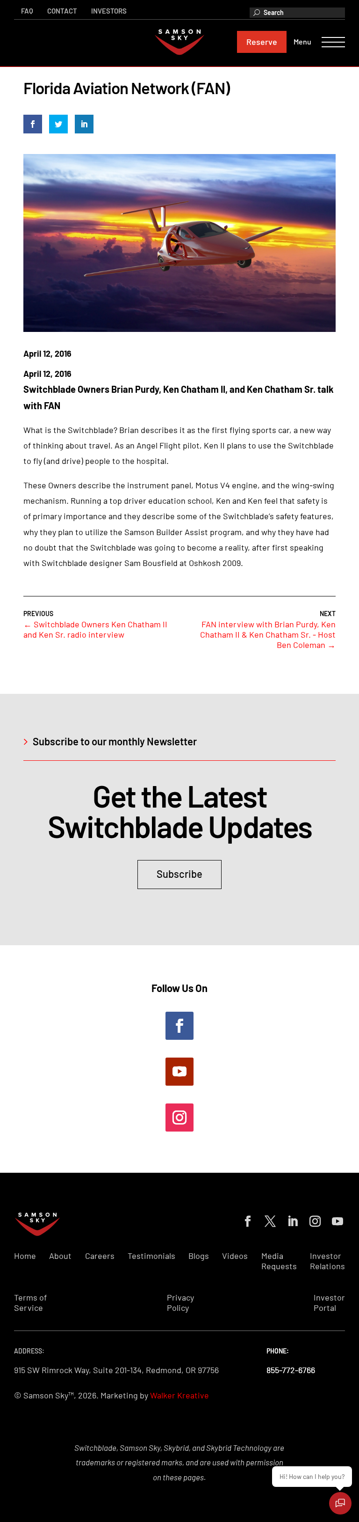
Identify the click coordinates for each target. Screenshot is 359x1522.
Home (25, 1256)
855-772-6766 (290, 1370)
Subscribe (179, 874)
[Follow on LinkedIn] (290, 1219)
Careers (100, 1256)
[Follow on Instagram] (179, 1117)
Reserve (261, 42)
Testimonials (151, 1256)
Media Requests (279, 1261)
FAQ (27, 11)
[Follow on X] (268, 1219)
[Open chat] (340, 1503)
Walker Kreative (179, 1395)
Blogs (198, 1256)
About (60, 1256)
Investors (109, 11)
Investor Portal (329, 1303)
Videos (235, 1256)
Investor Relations (327, 1261)
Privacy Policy (180, 1303)
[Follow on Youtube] (179, 1072)
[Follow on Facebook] (179, 1026)
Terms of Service (30, 1303)
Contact (62, 11)
